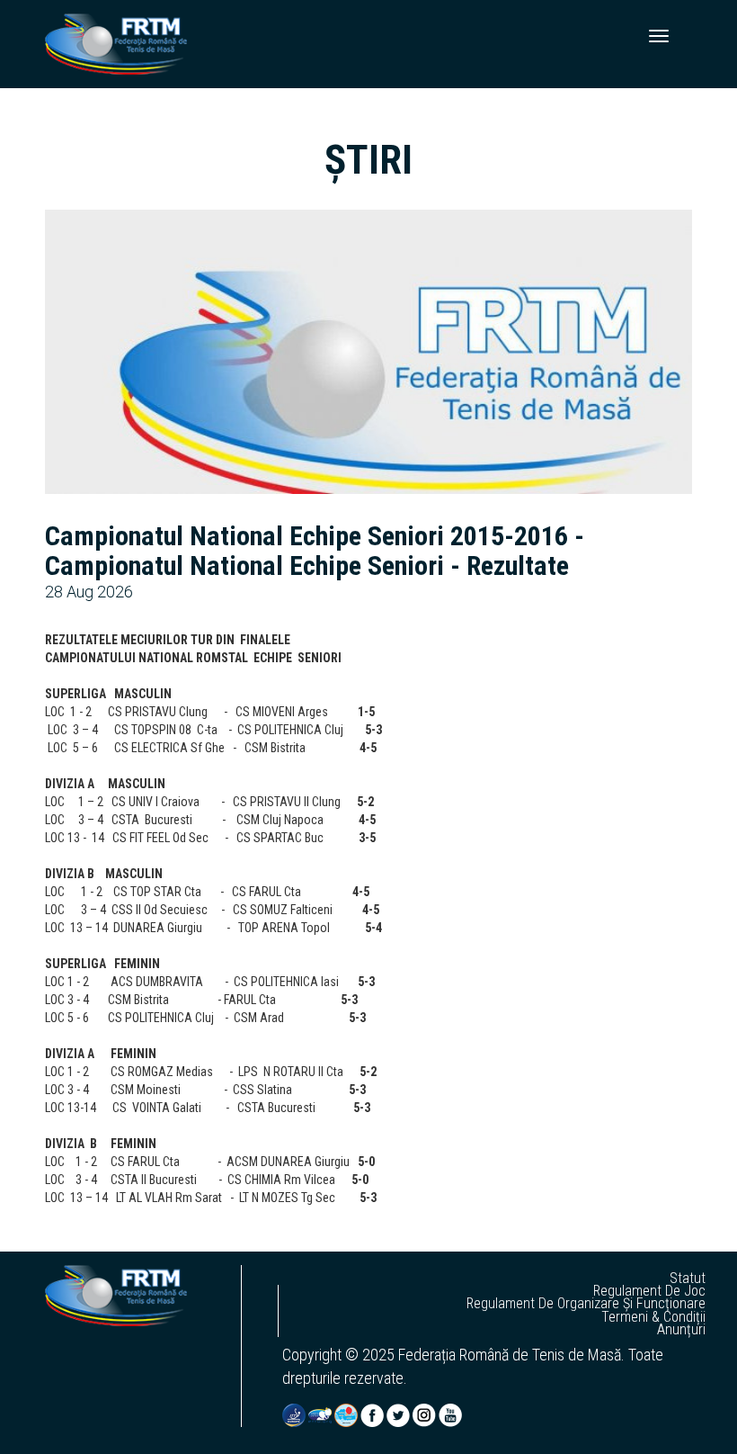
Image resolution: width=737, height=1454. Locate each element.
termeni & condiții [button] (653, 1317)
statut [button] (688, 1278)
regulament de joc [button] (649, 1291)
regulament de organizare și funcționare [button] (586, 1303)
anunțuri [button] (681, 1330)
